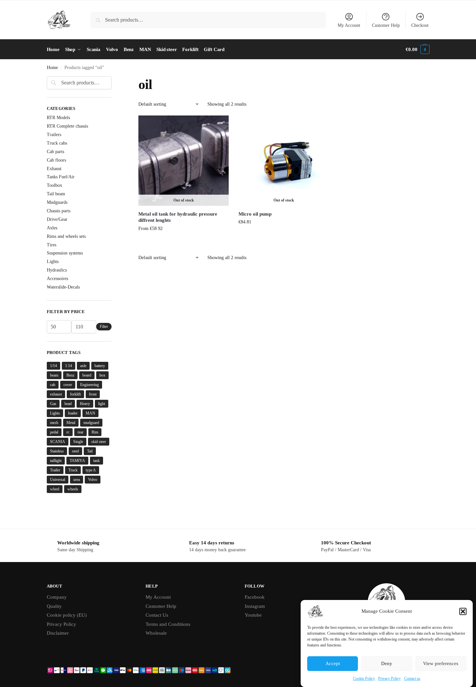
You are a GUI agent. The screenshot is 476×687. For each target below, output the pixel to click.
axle (83, 365)
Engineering (89, 384)
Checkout (420, 25)
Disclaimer (58, 633)
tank (96, 460)
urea (76, 479)
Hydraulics (57, 270)
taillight (56, 460)
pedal (54, 432)
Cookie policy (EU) (67, 615)
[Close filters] (113, 80)
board (86, 375)
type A (91, 470)
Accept (333, 663)
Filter (104, 326)
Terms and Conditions (168, 624)
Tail (90, 451)
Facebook (255, 597)
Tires (51, 244)
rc (67, 432)
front (93, 394)
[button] (463, 611)
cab (52, 384)
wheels (72, 489)
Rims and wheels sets (66, 236)
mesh (54, 422)
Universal (57, 479)
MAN (90, 413)
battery (100, 365)
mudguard (91, 422)
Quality (54, 606)
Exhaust (54, 168)
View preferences (440, 663)
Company (57, 597)
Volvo (92, 479)
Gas (53, 403)
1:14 (68, 365)
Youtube (253, 615)
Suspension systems (65, 253)
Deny (386, 663)
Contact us (412, 678)
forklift (75, 394)
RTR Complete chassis (67, 126)
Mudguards (57, 202)
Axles (52, 227)
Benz (70, 375)
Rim (95, 432)
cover (67, 384)
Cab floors (56, 160)
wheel (54, 489)
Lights (53, 261)
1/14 (53, 365)
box (102, 375)
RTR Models (58, 117)
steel (75, 451)
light (101, 403)
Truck (73, 470)
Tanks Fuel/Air (61, 176)
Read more (284, 235)
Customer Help (386, 25)
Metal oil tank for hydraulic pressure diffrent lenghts (177, 217)
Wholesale (156, 633)
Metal (70, 422)
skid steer (98, 441)
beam (54, 375)
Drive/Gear (57, 219)
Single (78, 441)
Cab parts (55, 151)
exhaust (56, 394)
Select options (183, 242)
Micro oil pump (255, 214)
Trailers (54, 134)
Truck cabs (57, 143)
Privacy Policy (389, 678)
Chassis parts (58, 210)
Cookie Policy (364, 678)
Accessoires (57, 278)
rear (80, 432)
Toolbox (54, 185)
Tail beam (56, 193)
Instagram (255, 606)
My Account (349, 25)
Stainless (57, 451)
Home (52, 67)
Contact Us (157, 615)
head (68, 403)
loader (73, 413)
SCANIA (57, 441)
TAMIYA (77, 460)
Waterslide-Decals (63, 287)
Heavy (85, 403)
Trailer (55, 470)
